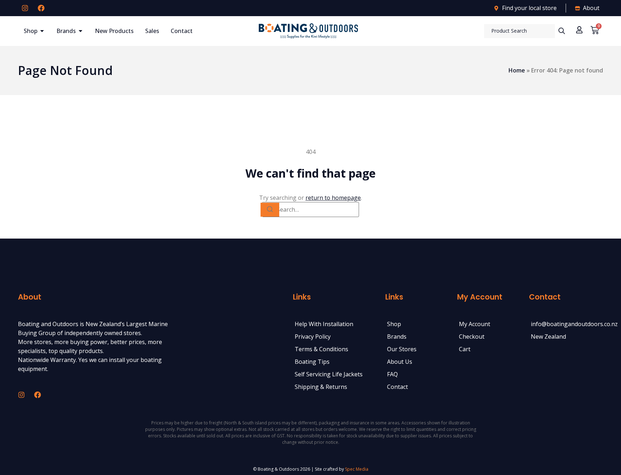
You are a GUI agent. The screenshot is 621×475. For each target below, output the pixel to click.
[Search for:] (310, 209)
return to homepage (333, 198)
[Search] (270, 210)
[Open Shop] (42, 31)
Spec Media (356, 469)
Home (517, 70)
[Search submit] (562, 31)
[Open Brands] (80, 31)
